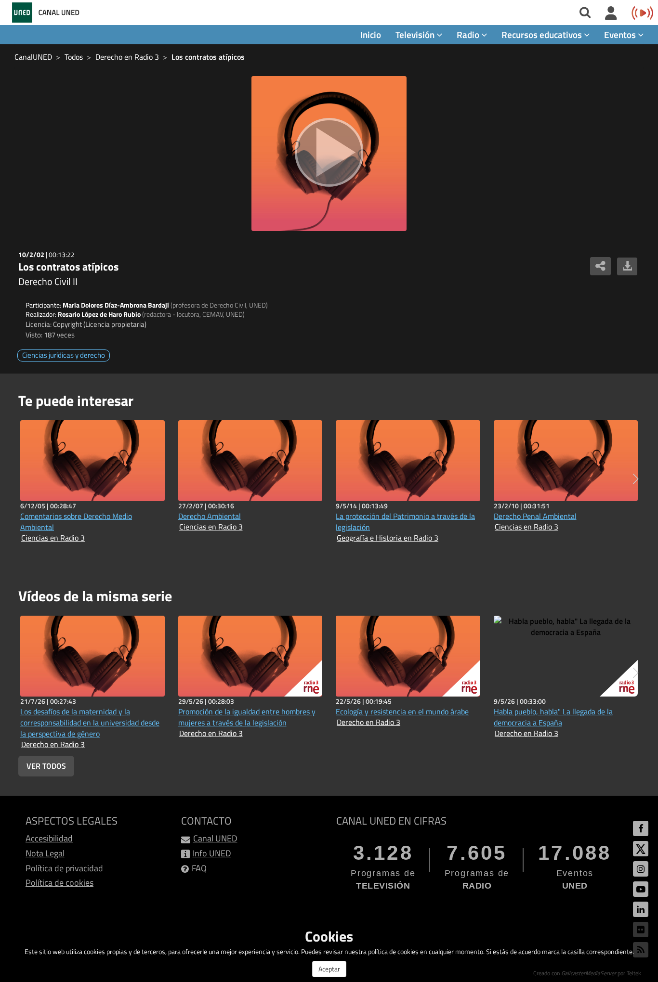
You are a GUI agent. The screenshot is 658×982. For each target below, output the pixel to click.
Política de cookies (59, 882)
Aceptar (329, 969)
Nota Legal (45, 853)
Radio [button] (469, 34)
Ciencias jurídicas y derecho (63, 355)
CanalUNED (33, 57)
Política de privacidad (64, 868)
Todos (74, 57)
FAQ (199, 868)
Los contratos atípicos (208, 57)
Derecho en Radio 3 (127, 57)
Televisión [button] (415, 34)
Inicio (370, 34)
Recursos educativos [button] (542, 34)
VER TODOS (46, 766)
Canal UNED (215, 838)
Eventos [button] (621, 34)
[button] (635, 479)
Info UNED (212, 853)
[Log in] (611, 13)
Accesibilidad (49, 838)
